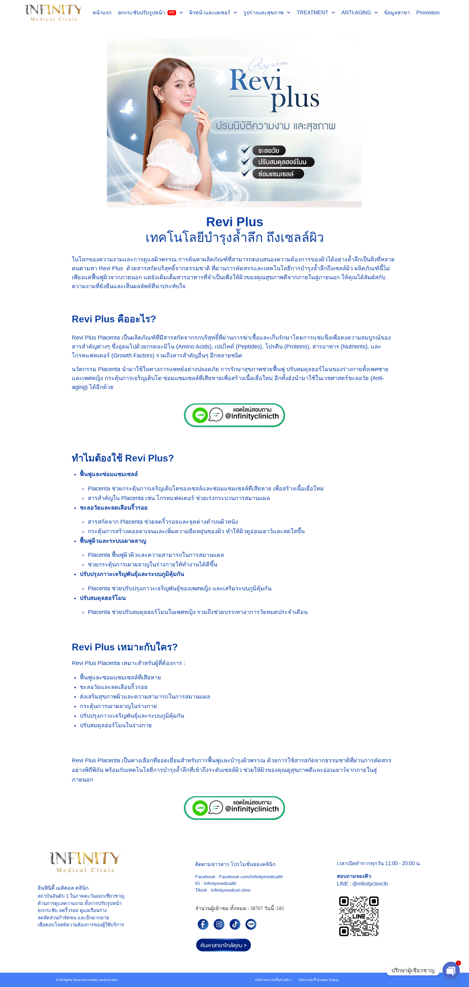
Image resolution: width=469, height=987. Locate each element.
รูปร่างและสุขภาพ (263, 12)
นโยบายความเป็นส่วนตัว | (273, 980)
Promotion (428, 12)
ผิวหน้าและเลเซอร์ (210, 12)
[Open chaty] (451, 970)
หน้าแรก (102, 12)
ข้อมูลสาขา (397, 12)
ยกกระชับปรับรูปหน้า (146, 12)
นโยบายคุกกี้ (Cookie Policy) (318, 980)
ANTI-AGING (356, 12)
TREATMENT (312, 12)
